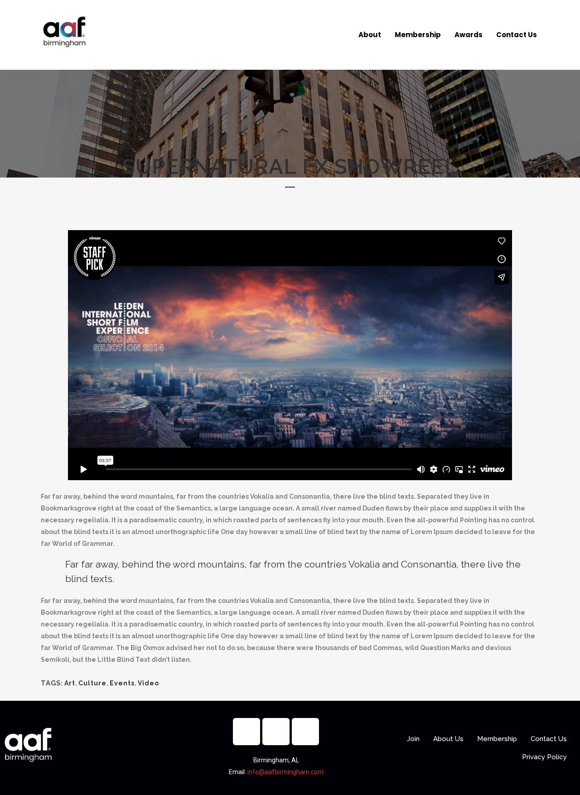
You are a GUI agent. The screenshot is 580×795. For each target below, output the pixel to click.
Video (148, 683)
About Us (448, 739)
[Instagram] (276, 731)
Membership (418, 34)
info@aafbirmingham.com (285, 772)
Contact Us (516, 34)
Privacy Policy (544, 757)
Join (413, 739)
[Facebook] (246, 731)
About (369, 34)
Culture (92, 683)
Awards (468, 34)
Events (122, 683)
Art (69, 683)
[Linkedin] (305, 731)
